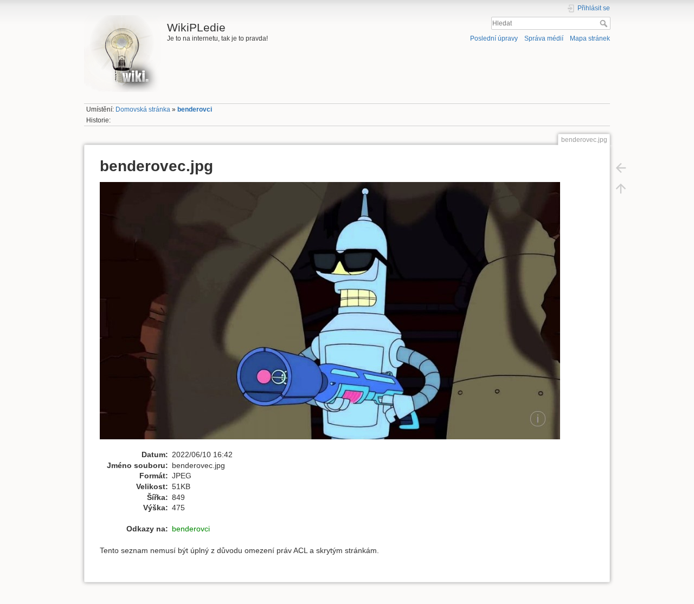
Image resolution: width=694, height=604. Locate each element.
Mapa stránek (590, 38)
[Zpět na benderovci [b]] (620, 167)
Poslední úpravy (494, 38)
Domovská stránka (142, 109)
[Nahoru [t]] (620, 188)
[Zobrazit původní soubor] (335, 315)
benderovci (194, 109)
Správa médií (543, 38)
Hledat (605, 23)
